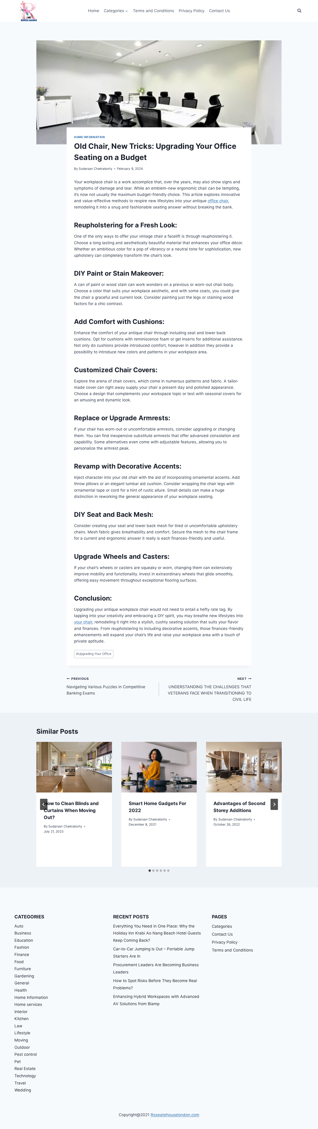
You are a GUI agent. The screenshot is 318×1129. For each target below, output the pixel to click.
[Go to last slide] (43, 804)
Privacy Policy (191, 10)
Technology (25, 1075)
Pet (17, 1061)
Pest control (25, 1054)
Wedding (22, 1090)
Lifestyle (22, 1033)
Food (19, 961)
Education (23, 940)
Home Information (89, 137)
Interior (20, 1011)
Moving (21, 1040)
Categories (222, 926)
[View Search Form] (299, 11)
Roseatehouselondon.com (175, 1114)
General (21, 983)
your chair (83, 622)
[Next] (274, 804)
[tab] (150, 870)
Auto (18, 926)
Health (20, 990)
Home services (28, 1004)
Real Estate (25, 1068)
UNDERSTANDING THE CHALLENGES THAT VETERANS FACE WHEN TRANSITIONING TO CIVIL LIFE (209, 689)
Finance (21, 954)
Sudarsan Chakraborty (95, 168)
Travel (20, 1083)
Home (93, 10)
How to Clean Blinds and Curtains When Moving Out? (71, 810)
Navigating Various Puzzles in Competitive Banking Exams (106, 686)
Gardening (24, 976)
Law (18, 1026)
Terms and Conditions (153, 10)
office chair (218, 200)
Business (22, 933)
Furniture (22, 968)
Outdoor (22, 1047)
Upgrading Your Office (93, 654)
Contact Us (219, 10)
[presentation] (74, 767)
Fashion (21, 947)
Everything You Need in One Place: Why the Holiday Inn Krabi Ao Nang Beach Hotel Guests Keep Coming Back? (157, 933)
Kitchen (21, 1018)
